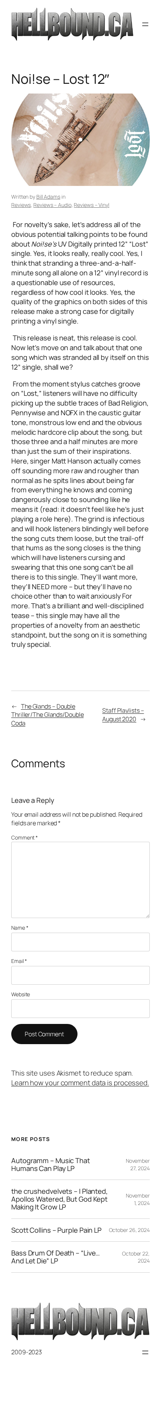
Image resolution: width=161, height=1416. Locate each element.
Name (19, 927)
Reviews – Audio (52, 204)
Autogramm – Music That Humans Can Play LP (50, 1164)
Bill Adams (48, 196)
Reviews (21, 204)
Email (19, 960)
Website (20, 994)
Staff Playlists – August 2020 (123, 714)
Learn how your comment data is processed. (80, 1083)
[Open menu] (145, 24)
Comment (24, 837)
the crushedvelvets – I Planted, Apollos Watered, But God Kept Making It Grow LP (59, 1199)
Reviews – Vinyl (91, 204)
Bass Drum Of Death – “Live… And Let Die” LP (55, 1256)
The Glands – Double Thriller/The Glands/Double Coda (47, 714)
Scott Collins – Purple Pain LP (56, 1230)
